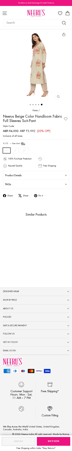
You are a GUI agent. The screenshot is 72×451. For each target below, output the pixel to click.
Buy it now (53, 441)
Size (12, 143)
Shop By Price (10, 300)
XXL (24, 150)
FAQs (8, 184)
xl (15, 150)
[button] (13, 258)
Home (35, 110)
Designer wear (11, 291)
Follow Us (9, 334)
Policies (7, 317)
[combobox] (36, 22)
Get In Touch (10, 342)
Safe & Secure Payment (15, 325)
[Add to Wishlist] (65, 118)
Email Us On (9, 350)
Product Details (13, 175)
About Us (8, 308)
